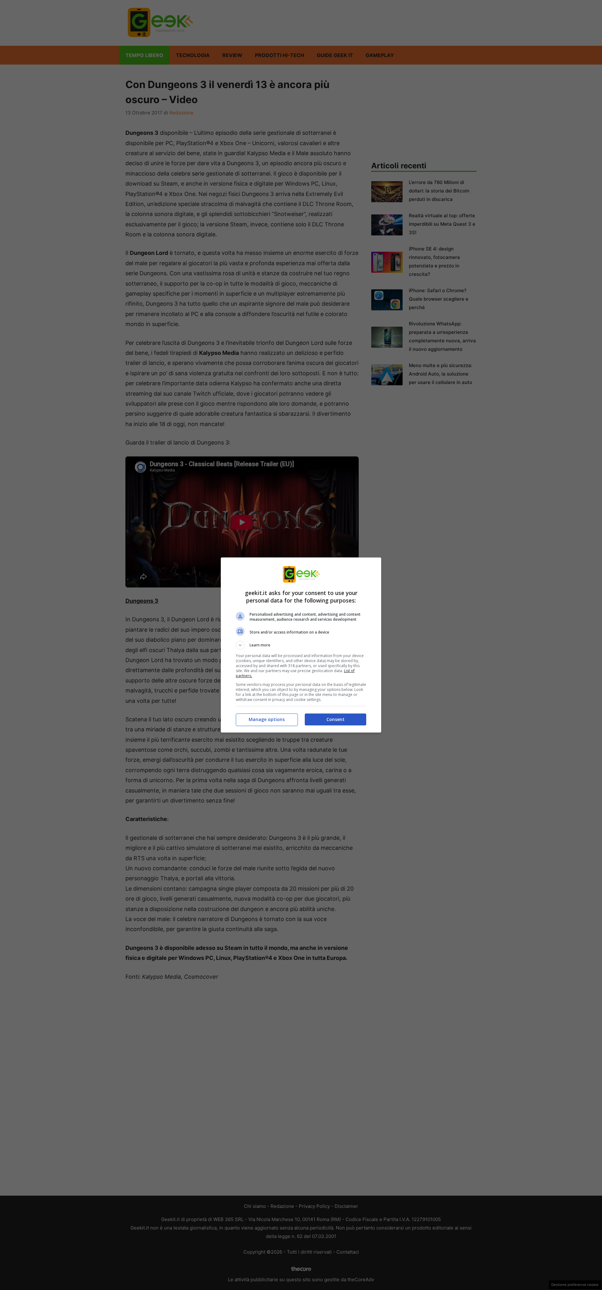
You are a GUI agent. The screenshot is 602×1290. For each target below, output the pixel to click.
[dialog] (301, 645)
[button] (301, 645)
